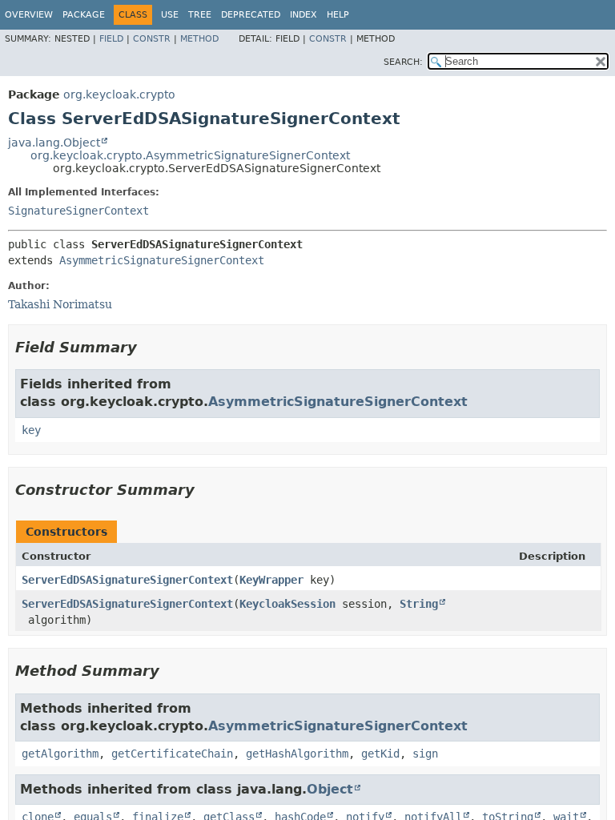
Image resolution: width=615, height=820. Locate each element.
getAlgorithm (60, 753)
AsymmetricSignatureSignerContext (161, 260)
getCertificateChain (172, 753)
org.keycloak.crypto (119, 94)
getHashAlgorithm (297, 753)
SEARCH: (403, 62)
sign (425, 753)
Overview (29, 15)
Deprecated (250, 15)
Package (83, 15)
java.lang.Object (54, 142)
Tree (199, 15)
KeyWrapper (271, 579)
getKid (380, 753)
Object (330, 789)
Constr (152, 39)
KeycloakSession (287, 603)
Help (338, 15)
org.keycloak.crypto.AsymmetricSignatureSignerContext (190, 155)
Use (170, 15)
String (419, 603)
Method (199, 39)
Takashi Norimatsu (60, 304)
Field (111, 39)
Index (303, 15)
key (31, 430)
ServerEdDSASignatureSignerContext (127, 579)
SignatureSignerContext (78, 210)
